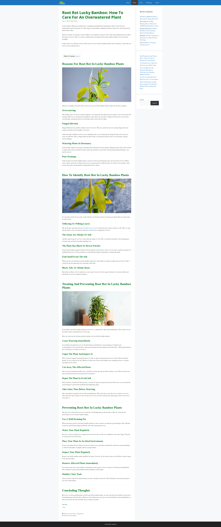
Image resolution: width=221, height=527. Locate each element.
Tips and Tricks (72, 513)
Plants (134, 2)
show (77, 56)
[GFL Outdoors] (62, 2)
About (157, 2)
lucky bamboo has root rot (89, 228)
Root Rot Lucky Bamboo (70, 515)
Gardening (149, 2)
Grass (141, 2)
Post (64, 507)
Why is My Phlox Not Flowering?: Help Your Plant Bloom (148, 30)
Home (128, 2)
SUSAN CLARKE (145, 17)
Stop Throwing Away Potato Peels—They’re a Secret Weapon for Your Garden (148, 58)
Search (142, 100)
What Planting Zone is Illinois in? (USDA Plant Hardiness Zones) (149, 23)
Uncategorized (79, 513)
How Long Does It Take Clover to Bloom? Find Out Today (149, 37)
